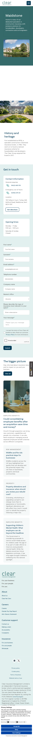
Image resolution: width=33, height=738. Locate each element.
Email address (8, 264)
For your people (7, 645)
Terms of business (15, 675)
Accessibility (6, 630)
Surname (6, 254)
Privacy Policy (10, 334)
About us (4, 595)
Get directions (12, 210)
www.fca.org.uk (18, 697)
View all (7, 374)
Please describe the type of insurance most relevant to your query (14, 306)
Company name (9, 284)
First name (7, 245)
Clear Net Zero (6, 598)
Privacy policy (16, 668)
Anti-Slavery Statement (9, 614)
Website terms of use (15, 678)
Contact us (5, 624)
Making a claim (6, 627)
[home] (7, 3)
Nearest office (8, 294)
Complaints (5, 633)
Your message (8, 318)
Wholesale (5, 648)
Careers (4, 608)
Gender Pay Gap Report (9, 611)
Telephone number (10, 274)
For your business (7, 642)
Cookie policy (16, 671)
